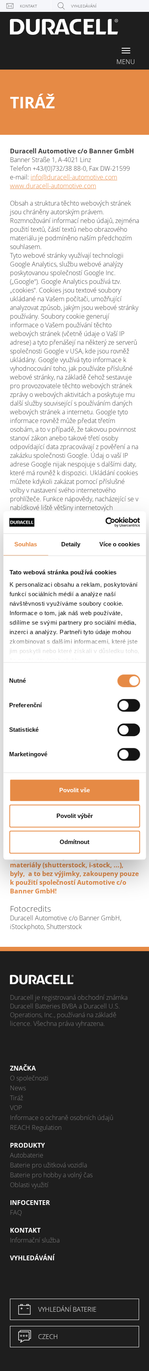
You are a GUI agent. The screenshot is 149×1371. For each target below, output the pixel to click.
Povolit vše (74, 790)
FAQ (16, 1212)
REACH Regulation (36, 1127)
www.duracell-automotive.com (53, 185)
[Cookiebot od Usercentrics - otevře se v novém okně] (106, 522)
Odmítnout (74, 841)
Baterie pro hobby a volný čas (51, 1175)
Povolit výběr (74, 815)
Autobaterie (26, 1155)
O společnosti (29, 1078)
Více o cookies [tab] (119, 544)
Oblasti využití (29, 1184)
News (18, 1088)
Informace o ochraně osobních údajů (61, 1117)
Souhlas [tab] (25, 544)
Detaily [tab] (71, 544)
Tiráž (16, 1097)
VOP (16, 1107)
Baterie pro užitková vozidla (48, 1165)
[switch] (128, 705)
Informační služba (35, 1240)
